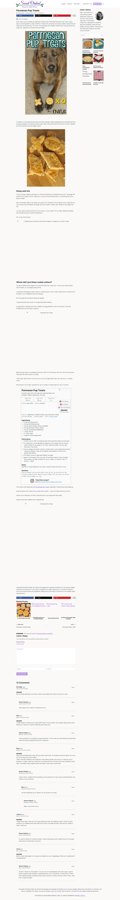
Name (19, 669)
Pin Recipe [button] (65, 404)
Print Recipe (65, 401)
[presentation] (87, 44)
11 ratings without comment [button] (44, 633)
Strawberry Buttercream (23, 626)
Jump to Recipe (22, 19)
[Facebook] (94, 4)
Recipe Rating (20, 642)
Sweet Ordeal (21, 13)
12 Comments (41, 13)
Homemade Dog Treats (42, 487)
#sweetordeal (57, 482)
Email (50, 669)
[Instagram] (97, 4)
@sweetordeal (45, 482)
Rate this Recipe (65, 407)
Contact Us (87, 4)
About (69, 4)
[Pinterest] (100, 4)
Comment (20, 649)
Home (64, 4)
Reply (73, 687)
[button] (61, 410)
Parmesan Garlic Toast (69, 626)
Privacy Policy (80, 895)
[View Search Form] (103, 4)
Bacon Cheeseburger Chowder (86, 67)
